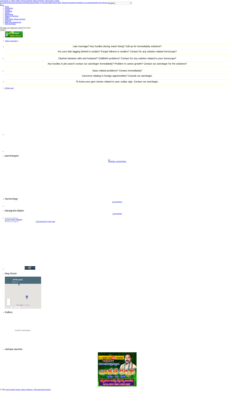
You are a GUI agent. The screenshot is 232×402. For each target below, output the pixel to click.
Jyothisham (9, 8)
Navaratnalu (30, 3)
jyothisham (6, 3)
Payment (77, 3)
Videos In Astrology (41, 3)
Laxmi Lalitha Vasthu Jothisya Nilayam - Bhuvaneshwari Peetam (28, 390)
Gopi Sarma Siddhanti (11, 218)
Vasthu (7, 13)
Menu (2, 5)
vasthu (24, 3)
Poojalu (7, 10)
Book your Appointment (88, 3)
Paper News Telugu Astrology (63, 3)
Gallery (7, 17)
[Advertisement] (14, 113)
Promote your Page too (11, 221)
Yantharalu (8, 11)
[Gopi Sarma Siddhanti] (13, 220)
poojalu (12, 3)
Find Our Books (101, 3)
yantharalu (18, 3)
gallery (50, 3)
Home (7, 6)
